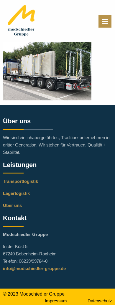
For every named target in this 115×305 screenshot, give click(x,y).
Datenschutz (100, 301)
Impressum (56, 301)
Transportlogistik (20, 181)
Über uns (12, 205)
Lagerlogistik (16, 193)
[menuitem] (61, 300)
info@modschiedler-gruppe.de (34, 268)
